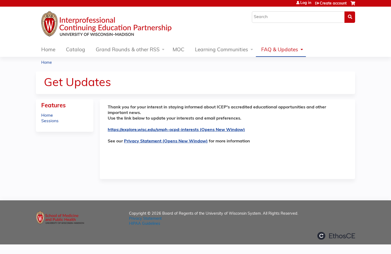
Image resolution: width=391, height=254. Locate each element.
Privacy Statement (145, 219)
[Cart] (353, 5)
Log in (305, 3)
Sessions (50, 121)
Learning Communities (221, 50)
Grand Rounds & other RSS (128, 50)
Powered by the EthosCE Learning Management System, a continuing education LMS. (336, 236)
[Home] (122, 25)
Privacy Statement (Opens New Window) (166, 141)
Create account (333, 4)
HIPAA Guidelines (144, 224)
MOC (178, 50)
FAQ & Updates (279, 50)
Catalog (75, 50)
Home (48, 50)
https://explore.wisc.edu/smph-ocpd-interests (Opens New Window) (176, 130)
